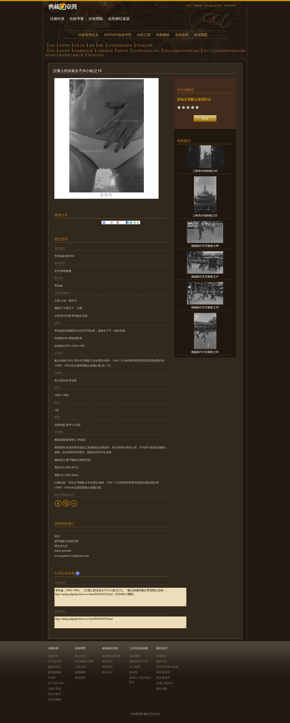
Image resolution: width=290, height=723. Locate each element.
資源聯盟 (201, 34)
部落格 (198, 5)
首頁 (188, 5)
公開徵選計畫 (105, 51)
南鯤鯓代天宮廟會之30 (205, 307)
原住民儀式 (54, 694)
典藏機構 (162, 34)
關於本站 (161, 661)
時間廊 (133, 672)
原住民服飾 (54, 699)
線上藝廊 (134, 666)
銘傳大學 (122, 51)
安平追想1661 (56, 683)
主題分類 (80, 666)
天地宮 (52, 677)
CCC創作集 (55, 661)
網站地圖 (161, 688)
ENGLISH (230, 5)
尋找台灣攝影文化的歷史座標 (181, 51)
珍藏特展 (57, 18)
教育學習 (107, 661)
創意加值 (107, 672)
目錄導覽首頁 (88, 34)
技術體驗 (96, 18)
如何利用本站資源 (167, 666)
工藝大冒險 (54, 688)
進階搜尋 (181, 34)
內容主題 (143, 34)
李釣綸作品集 (144, 45)
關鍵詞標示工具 (138, 661)
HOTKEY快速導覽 (117, 34)
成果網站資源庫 (111, 656)
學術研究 (107, 666)
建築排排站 (54, 666)
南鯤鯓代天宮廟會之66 (205, 245)
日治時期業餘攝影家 (120, 45)
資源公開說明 (164, 683)
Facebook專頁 (213, 5)
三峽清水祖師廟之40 (205, 170)
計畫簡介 (161, 656)
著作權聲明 (163, 672)
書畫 (91, 45)
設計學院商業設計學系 (146, 51)
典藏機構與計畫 (83, 51)
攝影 (101, 45)
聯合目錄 (80, 656)
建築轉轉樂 (54, 672)
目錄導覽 (76, 18)
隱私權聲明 (163, 677)
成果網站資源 (119, 18)
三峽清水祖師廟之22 (205, 215)
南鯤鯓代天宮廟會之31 (205, 276)
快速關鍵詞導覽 (84, 661)
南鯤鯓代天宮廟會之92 (205, 352)
